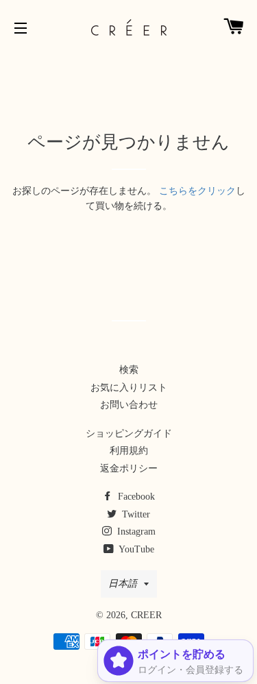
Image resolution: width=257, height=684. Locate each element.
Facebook (135, 496)
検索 (128, 370)
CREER (146, 615)
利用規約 (129, 450)
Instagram (135, 531)
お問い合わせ (129, 405)
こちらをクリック (197, 191)
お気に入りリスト (128, 387)
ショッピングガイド (129, 433)
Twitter (134, 514)
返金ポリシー (129, 468)
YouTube (135, 549)
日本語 (122, 583)
